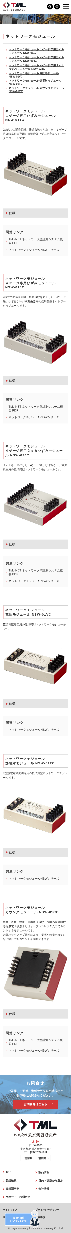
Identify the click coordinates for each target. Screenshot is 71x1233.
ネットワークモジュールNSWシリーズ (34, 249)
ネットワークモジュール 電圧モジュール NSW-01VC (34, 75)
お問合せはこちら (35, 1104)
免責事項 (40, 1217)
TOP (8, 1172)
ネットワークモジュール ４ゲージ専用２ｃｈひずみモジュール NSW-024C (36, 67)
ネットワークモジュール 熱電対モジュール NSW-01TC (35, 82)
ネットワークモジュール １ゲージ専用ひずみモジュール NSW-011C (36, 51)
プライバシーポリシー (47, 1209)
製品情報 (43, 1172)
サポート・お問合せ (18, 1196)
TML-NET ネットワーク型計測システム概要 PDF (36, 241)
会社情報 (43, 1188)
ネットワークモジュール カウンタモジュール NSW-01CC (36, 90)
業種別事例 (12, 1188)
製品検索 (11, 1180)
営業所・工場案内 (35, 1158)
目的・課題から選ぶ (50, 1180)
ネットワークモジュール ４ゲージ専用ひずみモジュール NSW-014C (36, 59)
